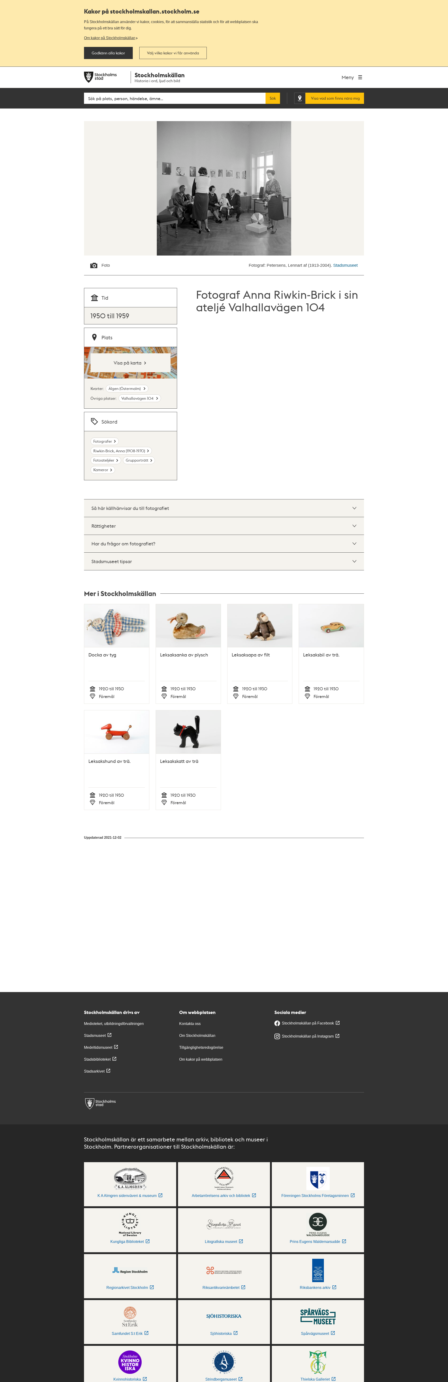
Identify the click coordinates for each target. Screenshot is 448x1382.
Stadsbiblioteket (97, 1059)
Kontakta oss (190, 1024)
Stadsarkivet (94, 1071)
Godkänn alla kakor (108, 53)
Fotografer (102, 441)
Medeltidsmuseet (98, 1047)
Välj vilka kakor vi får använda (173, 53)
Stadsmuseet (345, 265)
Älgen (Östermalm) (125, 388)
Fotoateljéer (103, 460)
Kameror (100, 469)
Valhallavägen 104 (137, 398)
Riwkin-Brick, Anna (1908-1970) (119, 450)
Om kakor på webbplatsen (200, 1059)
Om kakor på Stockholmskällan (109, 38)
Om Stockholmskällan (197, 1036)
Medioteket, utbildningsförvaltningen (114, 1024)
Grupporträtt (137, 460)
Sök (273, 98)
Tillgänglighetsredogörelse (201, 1047)
